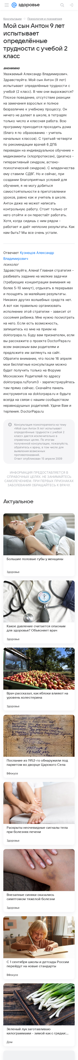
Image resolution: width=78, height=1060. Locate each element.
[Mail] (14, 5)
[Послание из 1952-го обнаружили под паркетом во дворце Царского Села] (39, 746)
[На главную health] (28, 5)
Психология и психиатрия (44, 18)
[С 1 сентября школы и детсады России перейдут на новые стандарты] (39, 947)
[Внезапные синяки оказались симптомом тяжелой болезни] (39, 880)
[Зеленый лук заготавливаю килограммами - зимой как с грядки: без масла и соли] (39, 1014)
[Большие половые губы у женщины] (39, 544)
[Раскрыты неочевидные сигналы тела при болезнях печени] (39, 813)
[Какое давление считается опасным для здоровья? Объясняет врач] (39, 611)
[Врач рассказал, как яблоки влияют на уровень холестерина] (39, 679)
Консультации (12, 18)
